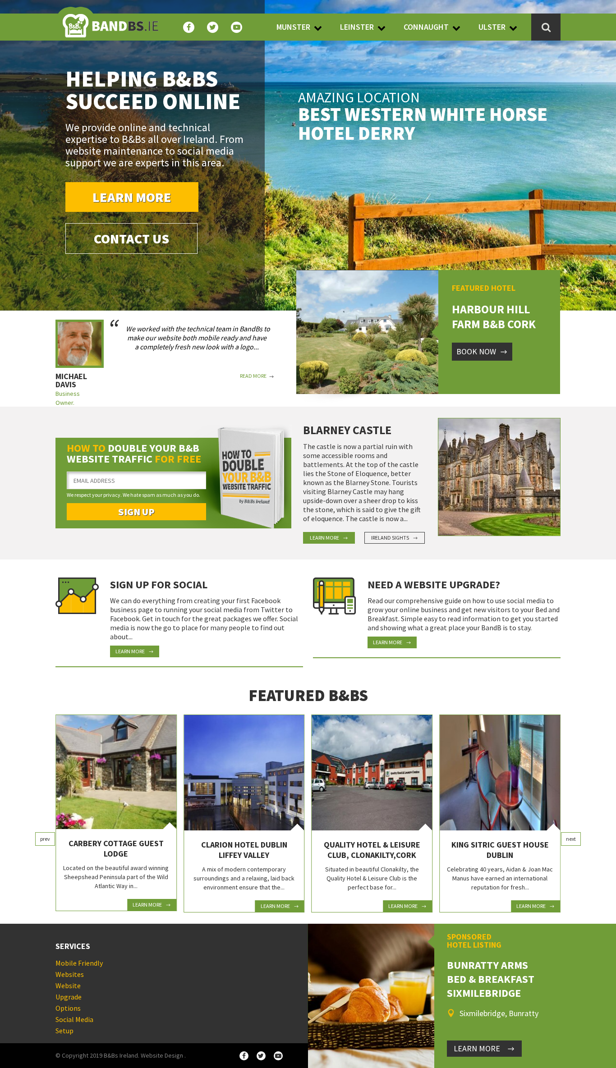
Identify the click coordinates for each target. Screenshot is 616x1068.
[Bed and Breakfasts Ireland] (110, 20)
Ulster (492, 27)
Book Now (476, 351)
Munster (293, 27)
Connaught (426, 27)
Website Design (162, 1055)
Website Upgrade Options (68, 997)
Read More (253, 375)
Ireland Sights (390, 537)
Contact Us (131, 238)
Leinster (357, 27)
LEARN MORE (477, 1048)
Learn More (131, 197)
